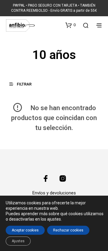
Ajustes (18, 241)
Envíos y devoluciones (54, 193)
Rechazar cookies (68, 230)
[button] (70, 25)
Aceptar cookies (25, 230)
